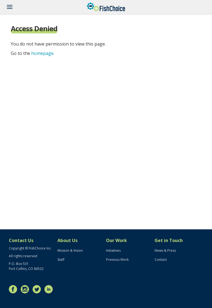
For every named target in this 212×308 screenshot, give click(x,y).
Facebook (14, 289)
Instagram (26, 289)
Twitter (38, 289)
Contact (161, 259)
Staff (60, 259)
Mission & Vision (70, 250)
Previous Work (117, 259)
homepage (42, 53)
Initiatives (113, 250)
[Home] (106, 7)
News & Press (165, 250)
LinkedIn (49, 289)
